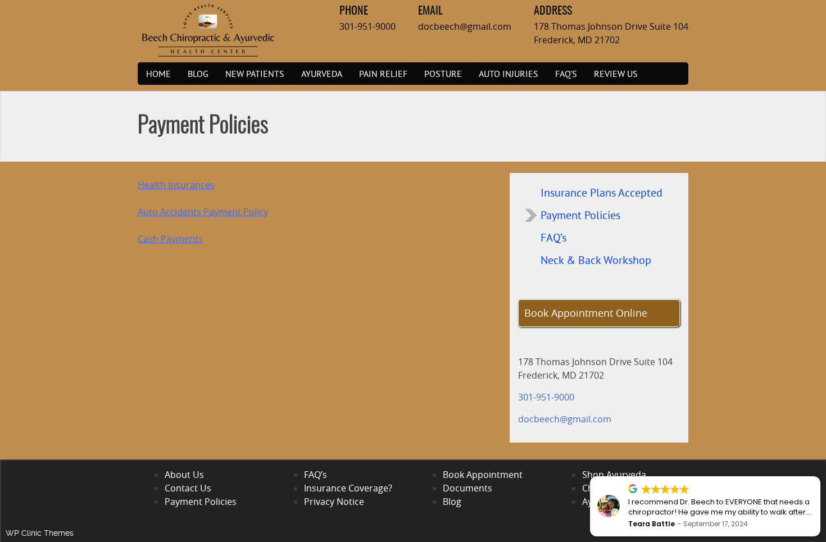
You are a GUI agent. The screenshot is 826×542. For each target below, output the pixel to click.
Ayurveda (321, 73)
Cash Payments (170, 239)
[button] (820, 477)
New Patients (254, 73)
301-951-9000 (367, 26)
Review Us (616, 73)
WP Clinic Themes (40, 533)
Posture (443, 73)
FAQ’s (566, 73)
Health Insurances (176, 185)
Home (158, 73)
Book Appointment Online (585, 313)
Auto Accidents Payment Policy (203, 212)
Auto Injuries (508, 73)
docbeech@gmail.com (464, 26)
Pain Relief (383, 73)
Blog (198, 73)
